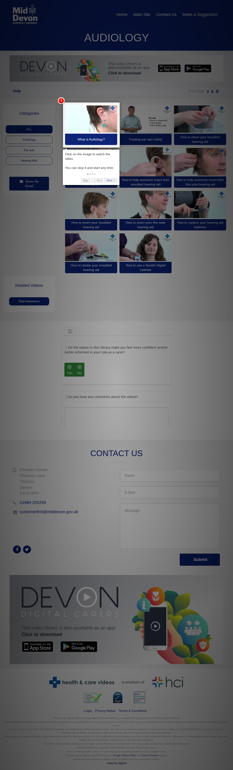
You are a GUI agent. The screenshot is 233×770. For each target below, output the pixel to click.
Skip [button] (85, 180)
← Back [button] (98, 180)
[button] (88, 174)
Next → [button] (111, 180)
